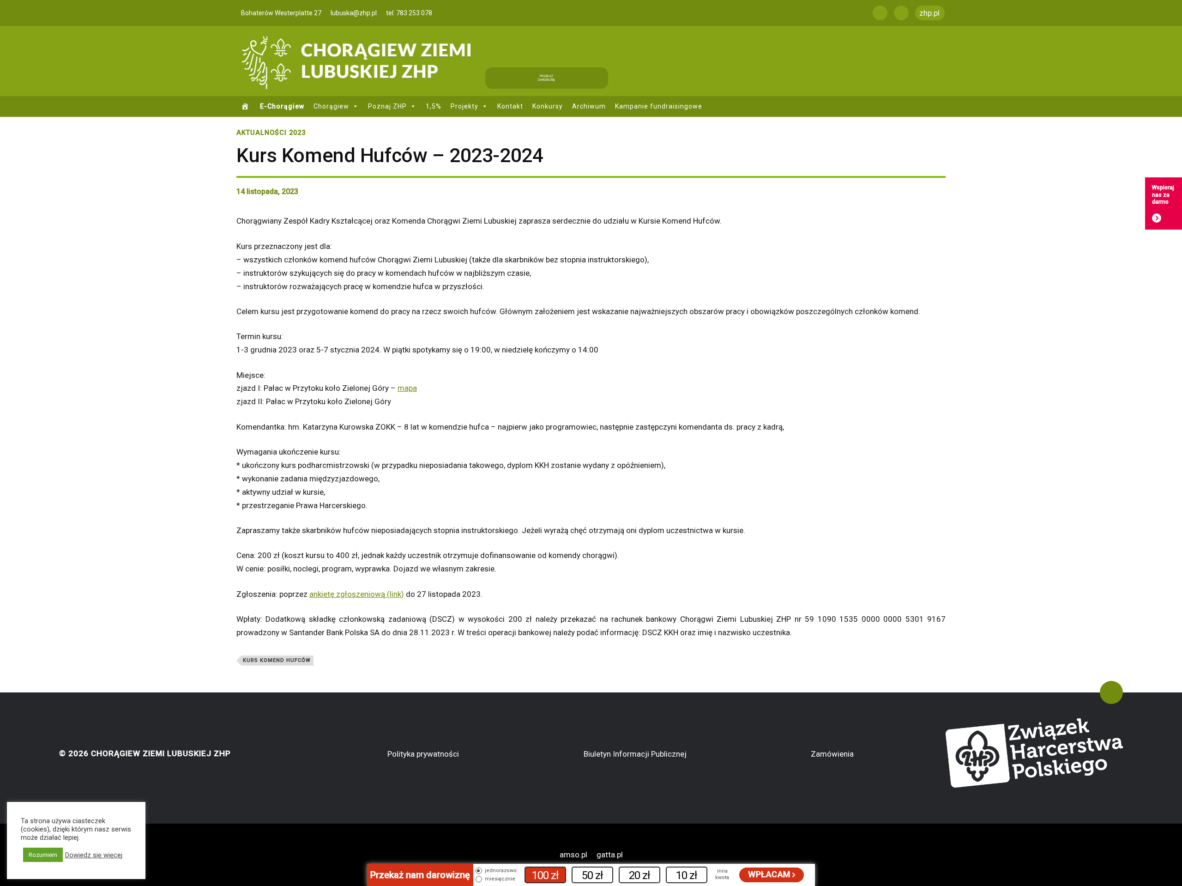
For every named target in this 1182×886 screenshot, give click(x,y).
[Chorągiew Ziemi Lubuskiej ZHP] (359, 61)
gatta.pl (610, 854)
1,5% (433, 106)
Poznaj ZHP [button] (387, 106)
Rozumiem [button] (43, 854)
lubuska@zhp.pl (354, 13)
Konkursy (547, 106)
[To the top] (1111, 692)
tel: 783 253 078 (409, 13)
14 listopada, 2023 (267, 191)
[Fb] (880, 13)
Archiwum (589, 106)
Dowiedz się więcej (93, 855)
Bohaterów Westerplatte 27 (281, 13)
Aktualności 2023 (271, 133)
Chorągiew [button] (331, 106)
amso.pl (573, 854)
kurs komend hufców (277, 660)
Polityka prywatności (423, 754)
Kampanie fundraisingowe (658, 106)
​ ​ (246, 106)
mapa (407, 388)
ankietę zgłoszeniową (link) (356, 594)
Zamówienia (832, 754)
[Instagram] (901, 13)
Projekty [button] (464, 106)
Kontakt (510, 106)
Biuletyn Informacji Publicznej (635, 754)
